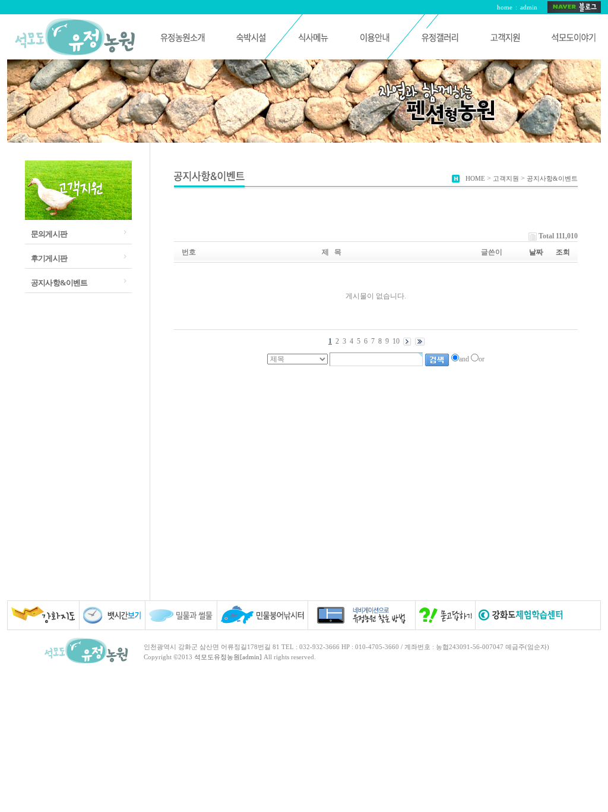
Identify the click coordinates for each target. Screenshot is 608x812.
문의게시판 (49, 233)
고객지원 (506, 178)
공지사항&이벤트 (59, 282)
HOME (475, 178)
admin (528, 7)
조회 (563, 252)
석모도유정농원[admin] (228, 656)
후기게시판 (49, 258)
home (504, 7)
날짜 (536, 252)
